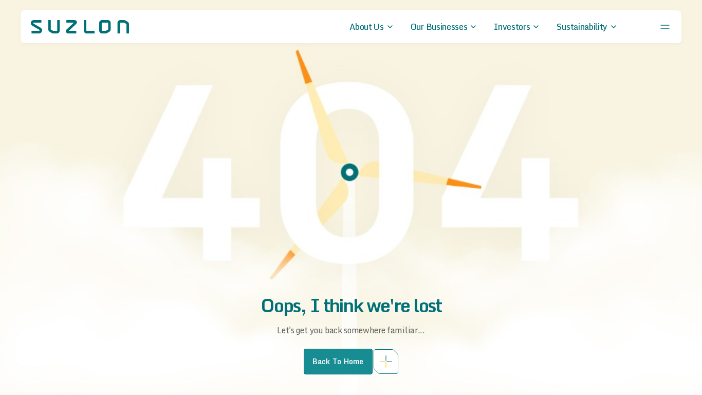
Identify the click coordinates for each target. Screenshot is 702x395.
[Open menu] (665, 27)
